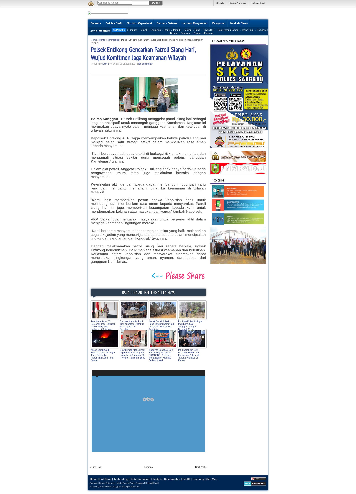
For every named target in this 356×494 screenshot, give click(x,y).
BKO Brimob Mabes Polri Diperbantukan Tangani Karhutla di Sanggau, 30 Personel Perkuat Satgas (132, 354)
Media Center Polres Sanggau (130, 483)
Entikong (208, 33)
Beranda (220, 3)
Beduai (173, 33)
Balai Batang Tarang (228, 30)
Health (186, 478)
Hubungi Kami (258, 3)
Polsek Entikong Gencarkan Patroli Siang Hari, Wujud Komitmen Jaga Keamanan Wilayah (143, 53)
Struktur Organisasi (139, 23)
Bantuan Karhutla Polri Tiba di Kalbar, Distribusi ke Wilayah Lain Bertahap (132, 325)
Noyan (197, 33)
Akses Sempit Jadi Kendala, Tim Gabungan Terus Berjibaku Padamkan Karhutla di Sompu (103, 355)
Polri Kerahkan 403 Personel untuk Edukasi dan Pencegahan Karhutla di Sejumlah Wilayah (103, 326)
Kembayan (262, 30)
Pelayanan (218, 23)
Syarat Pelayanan (238, 3)
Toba (197, 30)
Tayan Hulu (247, 30)
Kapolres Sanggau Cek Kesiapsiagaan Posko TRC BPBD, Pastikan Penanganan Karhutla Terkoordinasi (161, 355)
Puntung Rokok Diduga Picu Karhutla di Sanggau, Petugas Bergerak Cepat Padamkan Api (190, 326)
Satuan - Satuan (167, 23)
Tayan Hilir (209, 30)
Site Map (211, 478)
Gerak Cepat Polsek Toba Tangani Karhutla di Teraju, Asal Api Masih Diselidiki (161, 325)
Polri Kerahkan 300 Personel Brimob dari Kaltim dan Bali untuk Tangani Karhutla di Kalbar (189, 355)
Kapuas (133, 30)
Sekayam (185, 33)
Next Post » (201, 467)
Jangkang (156, 30)
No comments (145, 64)
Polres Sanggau (113, 486)
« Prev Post (95, 467)
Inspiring (198, 478)
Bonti (167, 30)
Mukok (144, 30)
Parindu (177, 30)
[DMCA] (255, 485)
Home (93, 478)
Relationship (172, 478)
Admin (105, 64)
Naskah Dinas (239, 23)
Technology (121, 478)
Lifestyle (156, 478)
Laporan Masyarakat (194, 23)
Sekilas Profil (114, 23)
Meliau (188, 30)
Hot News (105, 478)
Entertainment (140, 478)
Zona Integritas (100, 30)
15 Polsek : (119, 30)
